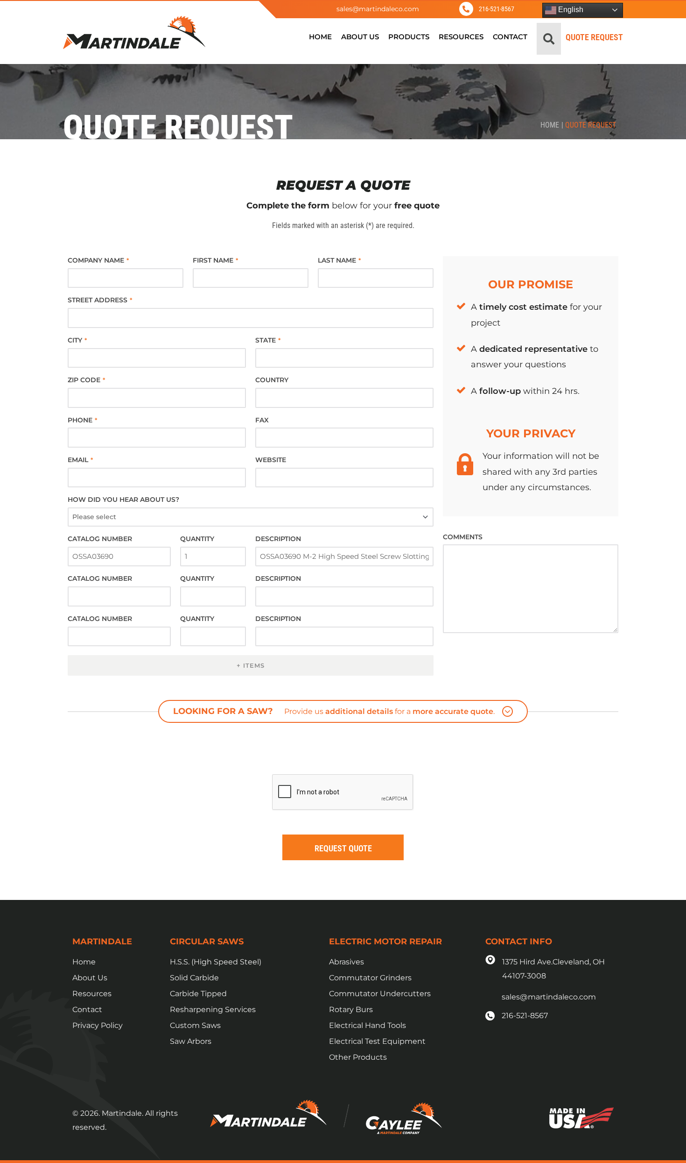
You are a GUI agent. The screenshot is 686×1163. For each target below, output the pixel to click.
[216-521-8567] (466, 9)
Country (271, 380)
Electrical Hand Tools (367, 1025)
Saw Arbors (190, 1041)
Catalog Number (100, 539)
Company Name (98, 260)
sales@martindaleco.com (377, 9)
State (267, 340)
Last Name (339, 260)
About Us (89, 977)
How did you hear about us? (123, 499)
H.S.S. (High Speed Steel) (215, 961)
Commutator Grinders (370, 977)
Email (80, 460)
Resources (92, 993)
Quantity (197, 539)
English (569, 10)
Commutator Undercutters (380, 993)
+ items (251, 665)
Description (278, 539)
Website (270, 460)
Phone (82, 420)
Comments (463, 537)
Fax (262, 420)
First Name (215, 260)
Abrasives (346, 961)
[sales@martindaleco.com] (313, 9)
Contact (87, 1009)
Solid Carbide (194, 977)
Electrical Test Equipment (377, 1041)
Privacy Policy (97, 1025)
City (77, 340)
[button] (549, 39)
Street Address (100, 300)
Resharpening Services (213, 1009)
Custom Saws (195, 1025)
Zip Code (86, 380)
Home (549, 125)
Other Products (358, 1057)
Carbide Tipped (198, 993)
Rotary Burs (351, 1009)
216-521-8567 (496, 9)
